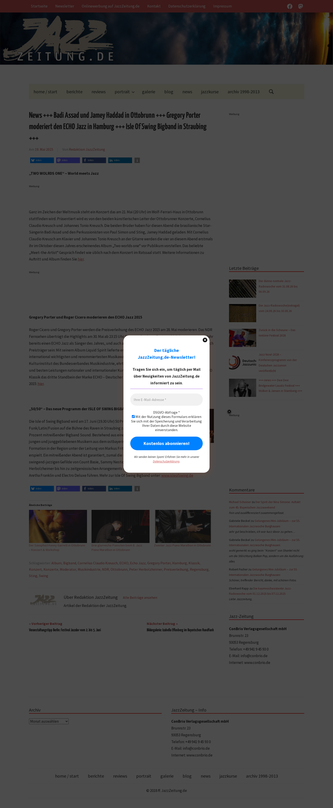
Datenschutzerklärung (166, 461)
